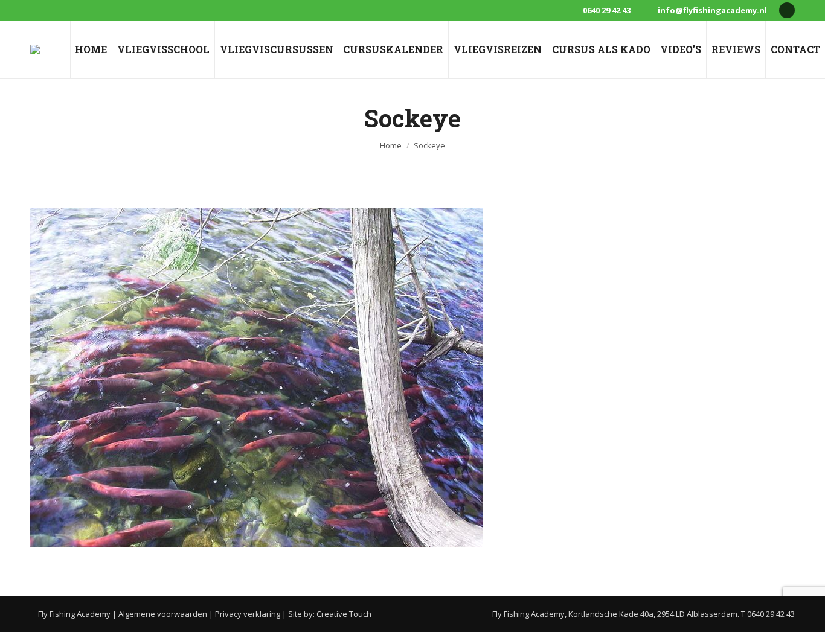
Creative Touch (343, 613)
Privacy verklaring (247, 613)
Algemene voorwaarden (162, 613)
